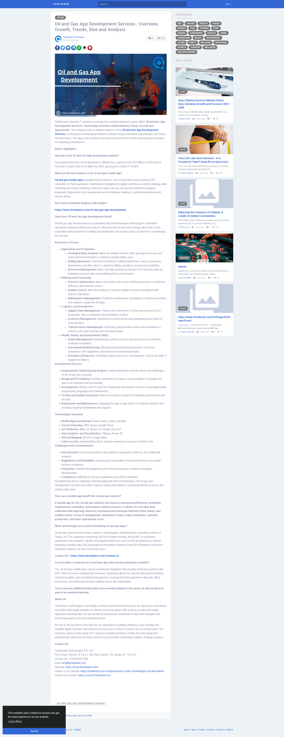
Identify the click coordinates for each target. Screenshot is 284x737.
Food (216, 28)
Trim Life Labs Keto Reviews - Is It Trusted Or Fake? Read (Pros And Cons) (203, 160)
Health (211, 33)
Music (198, 37)
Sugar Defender (188, 332)
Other (60, 17)
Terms (194, 729)
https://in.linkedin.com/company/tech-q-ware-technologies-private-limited (122, 671)
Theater (195, 47)
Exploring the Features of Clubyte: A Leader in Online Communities (200, 214)
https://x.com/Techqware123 (94, 675)
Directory (221, 729)
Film (192, 28)
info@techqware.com (74, 663)
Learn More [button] (15, 721)
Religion (206, 42)
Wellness (210, 47)
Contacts (211, 729)
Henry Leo (185, 227)
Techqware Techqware (73, 37)
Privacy (202, 729)
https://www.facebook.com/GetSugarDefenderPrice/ (204, 318)
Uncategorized (186, 52)
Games (181, 33)
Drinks (181, 28)
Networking (213, 37)
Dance (216, 23)
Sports (182, 47)
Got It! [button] (34, 731)
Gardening (196, 33)
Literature (184, 37)
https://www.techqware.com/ (82, 667)
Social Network (61, 4)
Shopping (221, 42)
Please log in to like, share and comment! (72, 715)
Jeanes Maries (187, 173)
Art (180, 23)
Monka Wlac (186, 278)
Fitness (204, 28)
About (187, 729)
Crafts (204, 23)
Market (230, 729)
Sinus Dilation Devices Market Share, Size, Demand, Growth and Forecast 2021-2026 (204, 104)
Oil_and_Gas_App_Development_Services (81, 703)
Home (223, 33)
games (182, 266)
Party (192, 42)
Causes (191, 23)
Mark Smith (185, 119)
